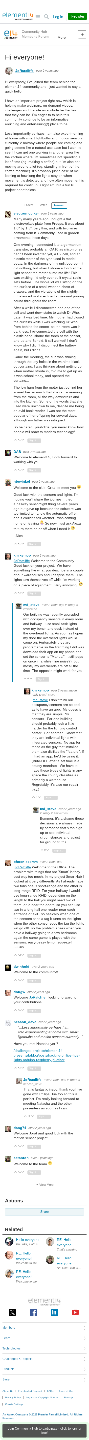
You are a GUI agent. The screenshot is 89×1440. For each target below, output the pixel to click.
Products (8, 1369)
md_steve (32, 605)
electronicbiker (27, 213)
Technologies (11, 1348)
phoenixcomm (26, 862)
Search (46, 16)
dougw (20, 992)
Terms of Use (66, 1391)
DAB (18, 452)
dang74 (20, 1128)
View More (46, 1185)
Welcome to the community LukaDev (40, 1281)
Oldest (28, 205)
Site (37, 16)
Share (44, 1212)
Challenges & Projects (17, 1358)
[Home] (17, 16)
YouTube (75, 1312)
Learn (6, 1338)
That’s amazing (67, 1249)
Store (6, 1379)
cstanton (22, 1158)
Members (8, 1327)
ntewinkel (22, 481)
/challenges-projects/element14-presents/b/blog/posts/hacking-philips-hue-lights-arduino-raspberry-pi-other (47, 1055)
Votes (43, 205)
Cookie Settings (14, 1404)
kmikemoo (23, 555)
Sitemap (68, 1397)
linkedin (54, 1312)
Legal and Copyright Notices (42, 1397)
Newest (59, 205)
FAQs (50, 1391)
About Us (7, 1391)
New (82, 34)
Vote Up (16, 440)
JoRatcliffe (24, 71)
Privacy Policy (13, 1397)
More (62, 37)
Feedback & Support (30, 1391)
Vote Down (23, 440)
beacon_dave (25, 1022)
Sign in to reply (35, 440)
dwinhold (22, 967)
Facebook (33, 1312)
